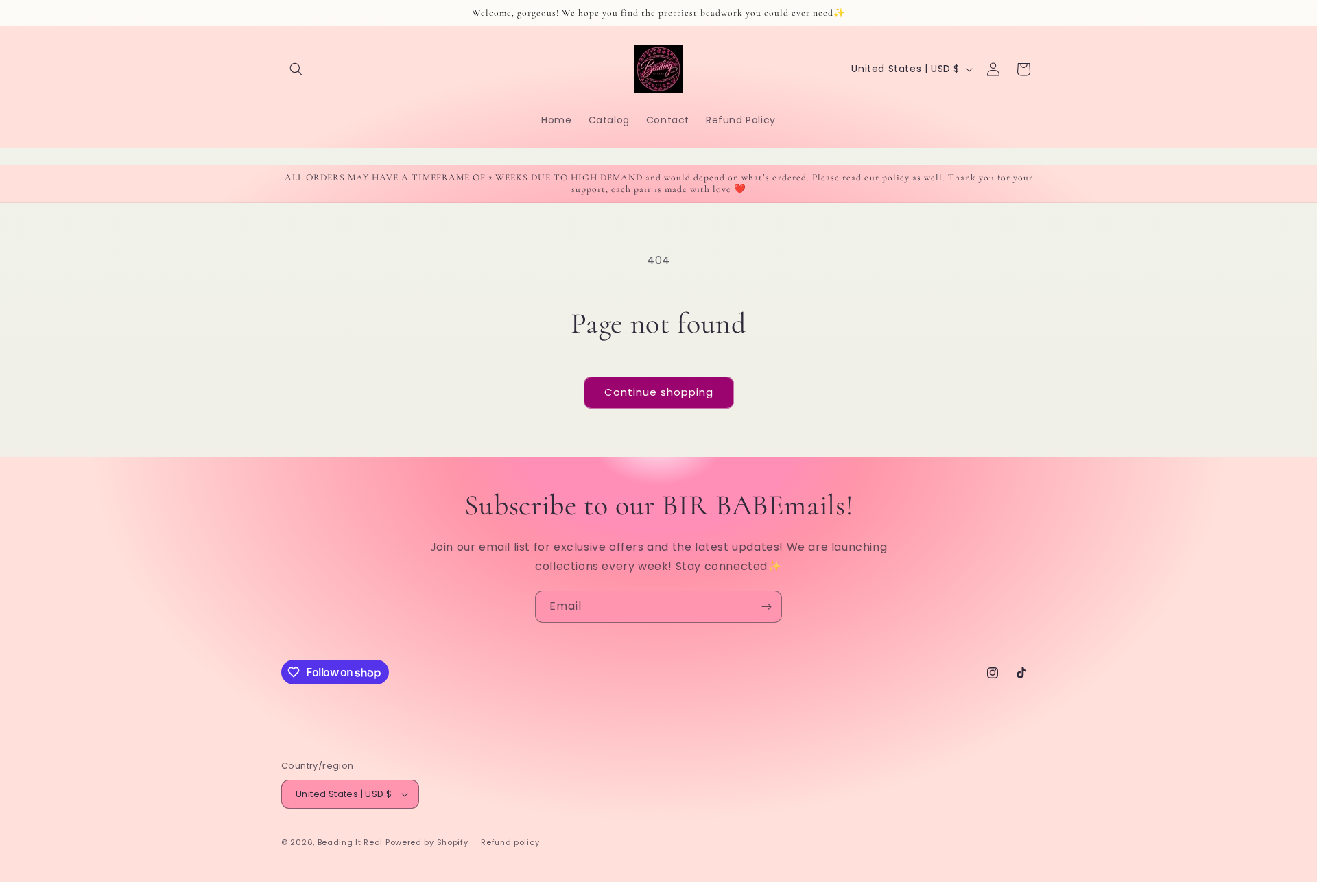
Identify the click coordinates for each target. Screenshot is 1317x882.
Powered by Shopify (426, 842)
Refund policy (510, 842)
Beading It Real (350, 842)
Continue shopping (658, 392)
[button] (296, 69)
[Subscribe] (766, 607)
